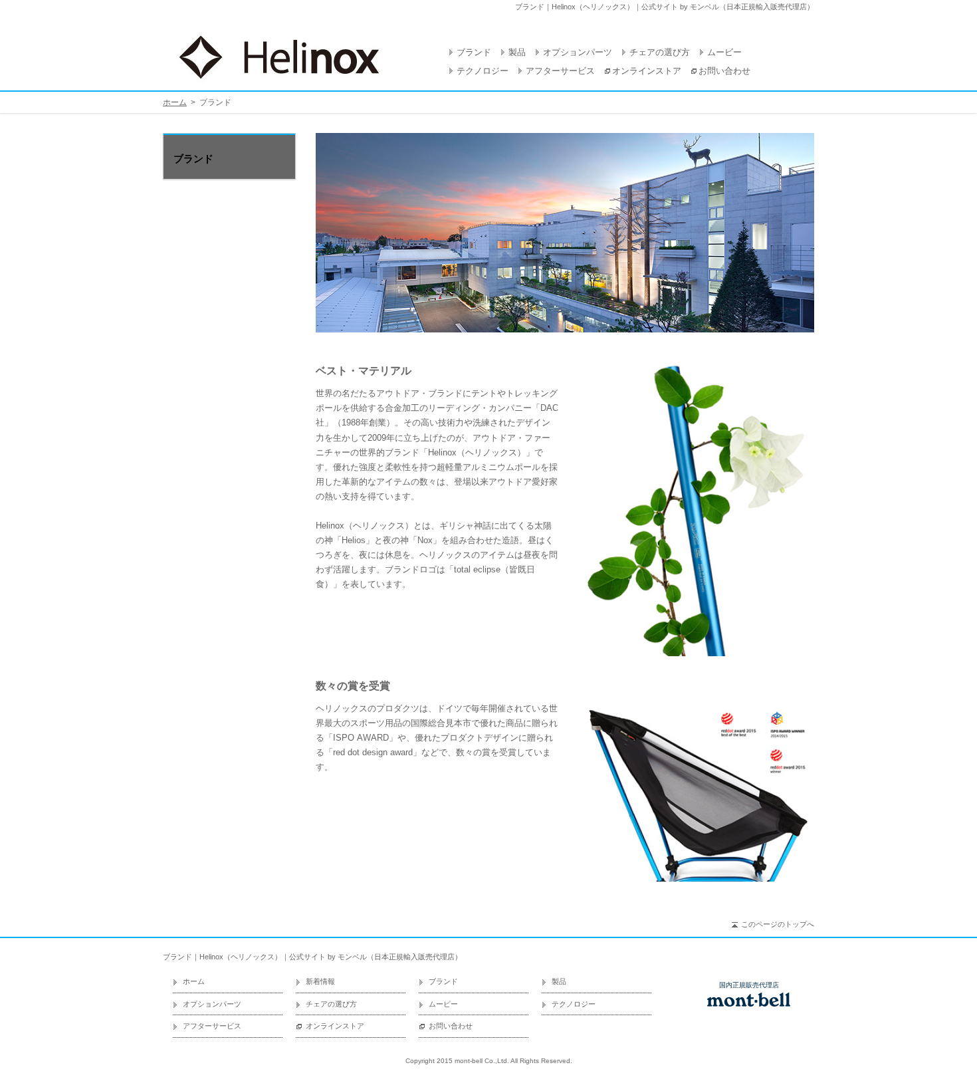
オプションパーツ (577, 52)
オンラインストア (646, 71)
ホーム (175, 102)
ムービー (724, 52)
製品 (517, 52)
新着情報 (320, 981)
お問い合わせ (724, 71)
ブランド (474, 52)
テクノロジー (482, 71)
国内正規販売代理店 (749, 985)
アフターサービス (560, 71)
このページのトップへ (777, 924)
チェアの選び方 (659, 52)
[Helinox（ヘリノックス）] (279, 57)
